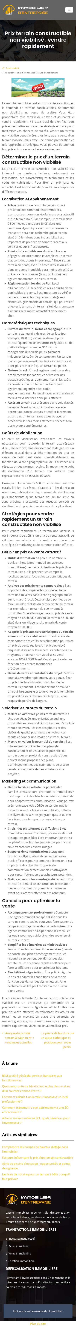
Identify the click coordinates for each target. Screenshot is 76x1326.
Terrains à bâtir (12, 68)
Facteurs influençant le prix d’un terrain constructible (37, 1158)
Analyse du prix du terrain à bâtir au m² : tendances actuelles (19, 1037)
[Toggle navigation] (69, 10)
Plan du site (38, 1324)
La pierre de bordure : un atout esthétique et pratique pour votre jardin (56, 1040)
